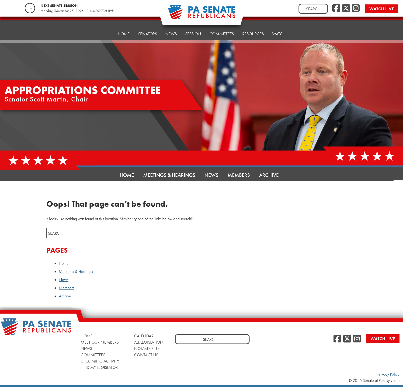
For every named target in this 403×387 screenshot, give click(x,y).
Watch (278, 33)
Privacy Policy (388, 374)
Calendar (143, 335)
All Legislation (148, 342)
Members (239, 175)
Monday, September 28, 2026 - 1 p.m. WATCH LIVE (77, 10)
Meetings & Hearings (169, 175)
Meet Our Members (100, 342)
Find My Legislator (99, 367)
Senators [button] (147, 33)
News (171, 33)
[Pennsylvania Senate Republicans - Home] (201, 14)
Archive (269, 175)
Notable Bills (147, 348)
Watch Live (381, 8)
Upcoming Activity (100, 361)
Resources (253, 33)
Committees (221, 33)
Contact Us (146, 354)
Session (193, 33)
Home (124, 33)
